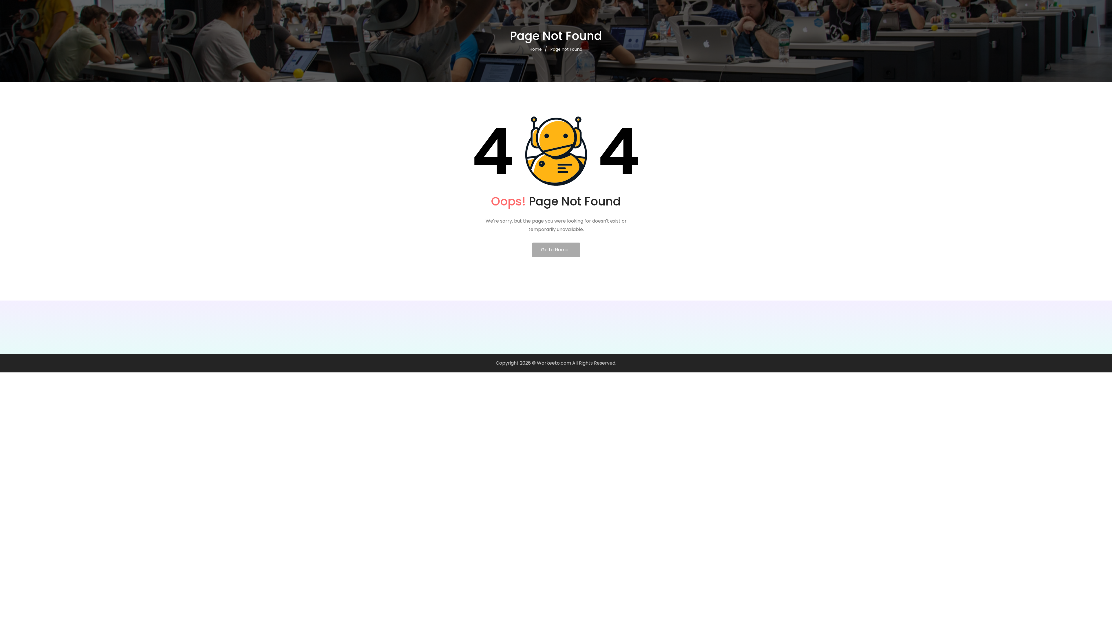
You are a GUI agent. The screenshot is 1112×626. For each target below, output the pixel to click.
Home (536, 49)
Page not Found (566, 49)
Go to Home (554, 249)
